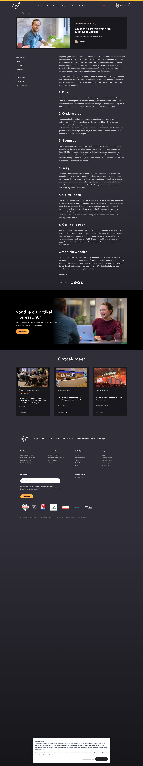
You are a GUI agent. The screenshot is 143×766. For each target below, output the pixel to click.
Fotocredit (63, 274)
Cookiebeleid (65, 517)
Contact (77, 463)
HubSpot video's (107, 457)
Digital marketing (81, 23)
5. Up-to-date (20, 77)
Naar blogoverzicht (24, 13)
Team (76, 465)
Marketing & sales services (56, 457)
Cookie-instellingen (88, 759)
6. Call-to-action (21, 81)
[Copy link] (82, 282)
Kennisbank (105, 465)
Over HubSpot (106, 463)
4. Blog (18, 73)
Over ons (77, 455)
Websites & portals (53, 455)
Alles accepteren (101, 759)
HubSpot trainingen (26, 463)
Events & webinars (107, 460)
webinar (114, 239)
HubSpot (82, 6)
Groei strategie (52, 460)
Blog (103, 455)
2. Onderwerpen (20, 65)
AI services (51, 463)
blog (64, 173)
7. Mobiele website (21, 85)
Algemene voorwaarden (78, 517)
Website (92, 23)
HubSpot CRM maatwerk (27, 460)
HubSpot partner (80, 457)
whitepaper (105, 239)
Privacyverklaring (54, 517)
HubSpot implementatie (27, 457)
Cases (49, 6)
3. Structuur (19, 69)
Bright (64, 6)
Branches (56, 6)
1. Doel (18, 61)
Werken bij (78, 460)
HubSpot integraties (26, 455)
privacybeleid (84, 747)
